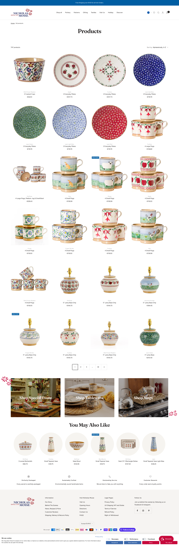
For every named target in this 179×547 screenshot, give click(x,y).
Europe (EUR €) (86, 523)
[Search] (158, 13)
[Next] (104, 367)
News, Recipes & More (53, 509)
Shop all (59, 12)
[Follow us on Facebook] (137, 510)
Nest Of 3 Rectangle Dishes (128, 460)
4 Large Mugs (149, 145)
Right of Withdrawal (112, 515)
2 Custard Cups (29, 93)
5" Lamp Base (149, 354)
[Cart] (167, 13)
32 (98, 367)
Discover (120, 12)
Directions (83, 509)
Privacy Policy (109, 502)
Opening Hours (85, 505)
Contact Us (84, 512)
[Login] (163, 12)
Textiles (93, 12)
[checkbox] (108, 539)
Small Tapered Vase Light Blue (153, 460)
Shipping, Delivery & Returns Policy (57, 515)
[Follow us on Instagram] (143, 510)
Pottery (67, 12)
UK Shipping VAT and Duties (114, 505)
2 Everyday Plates (69, 93)
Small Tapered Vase (51, 460)
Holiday (110, 12)
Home (13, 23)
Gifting (85, 12)
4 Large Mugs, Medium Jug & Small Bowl (29, 197)
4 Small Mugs (69, 197)
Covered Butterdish (25, 460)
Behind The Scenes (51, 505)
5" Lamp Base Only (69, 302)
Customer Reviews (51, 512)
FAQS (82, 515)
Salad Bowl (76, 460)
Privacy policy (99, 536)
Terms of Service (110, 509)
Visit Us (102, 12)
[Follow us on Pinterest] (149, 510)
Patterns (77, 12)
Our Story (48, 502)
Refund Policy (109, 512)
